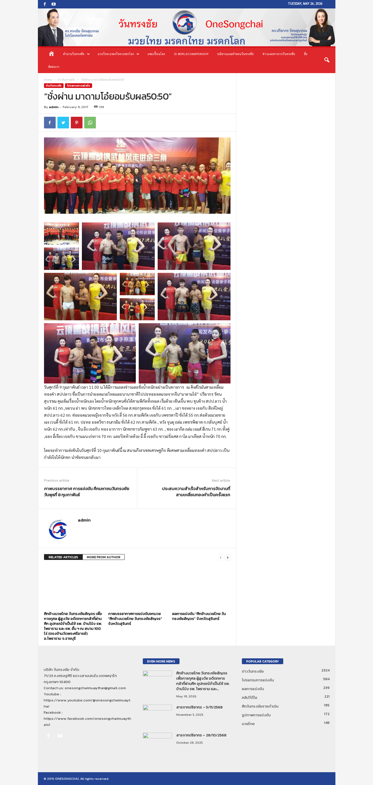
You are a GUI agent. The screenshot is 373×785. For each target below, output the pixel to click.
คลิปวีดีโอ (249, 697)
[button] (326, 60)
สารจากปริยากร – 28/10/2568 (201, 735)
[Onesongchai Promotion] (186, 27)
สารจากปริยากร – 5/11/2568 (199, 707)
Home (48, 79)
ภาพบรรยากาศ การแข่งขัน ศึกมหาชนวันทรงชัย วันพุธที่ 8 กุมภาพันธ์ (86, 491)
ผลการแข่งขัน (253, 689)
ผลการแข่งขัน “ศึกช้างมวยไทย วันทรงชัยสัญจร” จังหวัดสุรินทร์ (199, 616)
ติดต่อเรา (53, 66)
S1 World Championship (191, 54)
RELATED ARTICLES (63, 557)
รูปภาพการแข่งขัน (256, 715)
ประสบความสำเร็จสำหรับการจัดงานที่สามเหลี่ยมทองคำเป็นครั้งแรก (196, 491)
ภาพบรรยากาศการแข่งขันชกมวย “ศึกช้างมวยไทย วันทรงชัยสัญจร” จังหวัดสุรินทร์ (135, 618)
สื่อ (305, 54)
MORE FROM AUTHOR (103, 557)
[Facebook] (44, 4)
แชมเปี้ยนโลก (156, 54)
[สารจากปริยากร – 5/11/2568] (157, 715)
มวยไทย (248, 723)
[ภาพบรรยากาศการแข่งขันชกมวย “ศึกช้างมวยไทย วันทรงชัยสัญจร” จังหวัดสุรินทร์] (137, 587)
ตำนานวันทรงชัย (74, 54)
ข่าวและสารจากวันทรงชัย (279, 54)
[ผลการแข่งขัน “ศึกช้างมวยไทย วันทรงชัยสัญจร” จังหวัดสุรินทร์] (201, 587)
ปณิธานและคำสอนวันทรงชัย (235, 54)
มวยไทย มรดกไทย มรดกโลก (116, 54)
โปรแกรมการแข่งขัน (78, 86)
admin (54, 107)
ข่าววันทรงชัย (66, 79)
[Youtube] (53, 4)
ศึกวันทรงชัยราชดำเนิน (260, 706)
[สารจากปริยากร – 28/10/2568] (157, 743)
